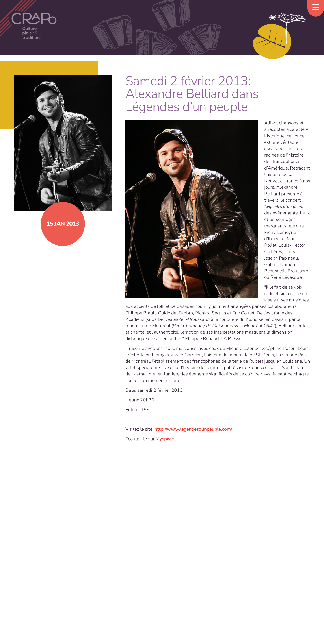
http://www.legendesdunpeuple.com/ (193, 429)
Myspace (165, 439)
